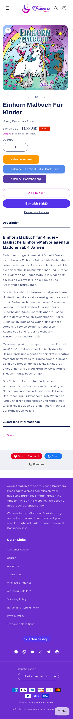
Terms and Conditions (20, 624)
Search (11, 558)
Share (55, 456)
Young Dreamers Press (41, 702)
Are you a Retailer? (19, 591)
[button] (7, 8)
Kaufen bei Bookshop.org (25, 179)
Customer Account (18, 549)
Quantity (8, 140)
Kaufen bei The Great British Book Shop (34, 169)
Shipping (7, 134)
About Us (13, 566)
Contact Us (14, 574)
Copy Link (38, 464)
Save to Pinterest (28, 456)
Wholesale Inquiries (19, 583)
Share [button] (11, 435)
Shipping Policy (16, 599)
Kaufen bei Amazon (21, 159)
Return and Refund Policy (23, 607)
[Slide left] (28, 97)
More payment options (36, 212)
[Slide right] (44, 97)
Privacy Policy (15, 616)
